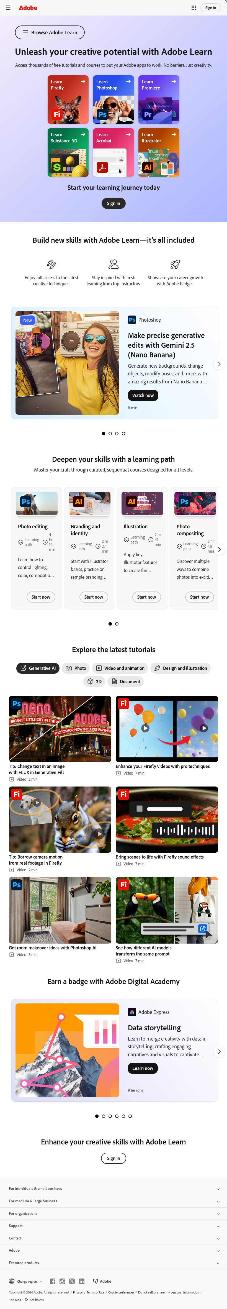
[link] (114, 203)
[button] (193, 7)
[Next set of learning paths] (219, 364)
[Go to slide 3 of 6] (110, 1116)
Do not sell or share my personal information (168, 1292)
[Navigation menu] (8, 7)
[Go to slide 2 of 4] (110, 433)
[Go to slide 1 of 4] (103, 433)
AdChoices (37, 1300)
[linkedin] (81, 1281)
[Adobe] (28, 7)
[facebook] (52, 1281)
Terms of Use (95, 1292)
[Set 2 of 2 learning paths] (117, 624)
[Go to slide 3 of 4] (117, 433)
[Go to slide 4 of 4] (123, 433)
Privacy (78, 1292)
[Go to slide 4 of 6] (117, 1116)
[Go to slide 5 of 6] (123, 1116)
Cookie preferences (121, 1292)
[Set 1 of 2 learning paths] (110, 624)
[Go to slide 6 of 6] (130, 1116)
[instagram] (62, 1281)
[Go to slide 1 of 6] (97, 1116)
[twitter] (72, 1281)
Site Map (15, 1300)
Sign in (210, 7)
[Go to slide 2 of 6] (103, 1116)
